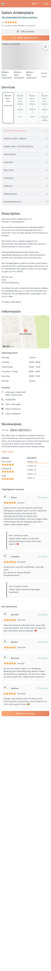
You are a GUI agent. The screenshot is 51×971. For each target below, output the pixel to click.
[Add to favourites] (45, 47)
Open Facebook (13, 409)
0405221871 (10, 399)
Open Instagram (13, 413)
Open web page (13, 404)
